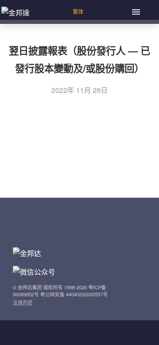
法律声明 (22, 302)
